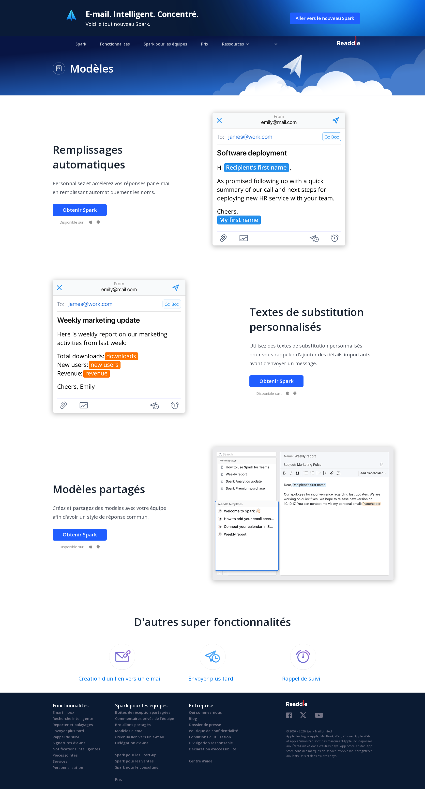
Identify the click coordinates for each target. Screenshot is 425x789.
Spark (81, 44)
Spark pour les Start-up (135, 754)
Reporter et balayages (73, 724)
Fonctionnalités (115, 44)
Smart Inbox (63, 712)
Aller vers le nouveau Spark (325, 18)
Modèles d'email (129, 730)
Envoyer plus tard (68, 730)
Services (60, 761)
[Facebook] (289, 716)
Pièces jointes (65, 755)
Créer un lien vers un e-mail (139, 736)
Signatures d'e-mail (70, 742)
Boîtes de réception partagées (142, 712)
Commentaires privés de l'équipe (144, 718)
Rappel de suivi (66, 736)
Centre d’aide (200, 761)
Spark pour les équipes (165, 44)
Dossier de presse (205, 724)
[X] (303, 715)
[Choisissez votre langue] (272, 43)
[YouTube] (319, 716)
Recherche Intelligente (73, 718)
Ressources (233, 44)
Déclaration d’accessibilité (212, 748)
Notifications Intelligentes (76, 748)
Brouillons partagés (133, 724)
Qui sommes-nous (205, 712)
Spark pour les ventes (134, 761)
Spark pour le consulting (137, 767)
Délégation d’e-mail (133, 742)
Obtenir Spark (80, 210)
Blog (193, 718)
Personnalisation (68, 767)
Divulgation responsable (211, 742)
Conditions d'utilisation (210, 736)
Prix (204, 44)
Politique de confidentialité (213, 730)
